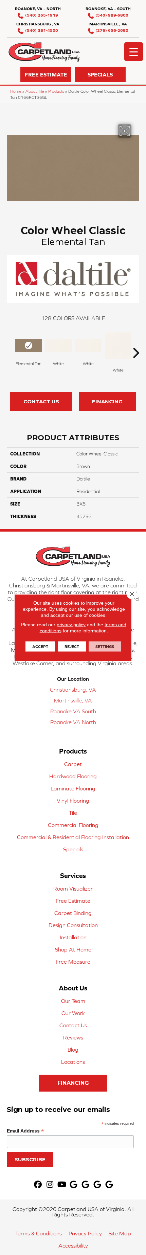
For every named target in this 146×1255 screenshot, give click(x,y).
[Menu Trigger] (133, 51)
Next (136, 342)
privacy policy (71, 624)
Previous (10, 342)
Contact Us (41, 401)
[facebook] (38, 1185)
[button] (45, 74)
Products (56, 91)
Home (15, 91)
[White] (58, 345)
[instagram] (50, 1185)
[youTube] (62, 1185)
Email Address (25, 1131)
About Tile (34, 91)
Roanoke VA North (73, 722)
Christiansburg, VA (73, 690)
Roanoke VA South (73, 711)
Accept (40, 646)
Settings (104, 646)
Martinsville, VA (73, 700)
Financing (107, 401)
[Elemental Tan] (28, 345)
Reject (72, 646)
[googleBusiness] (74, 1185)
